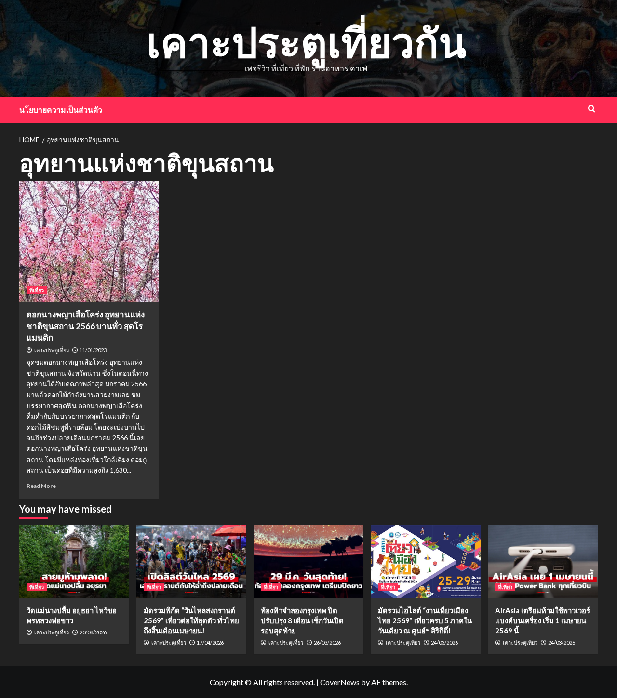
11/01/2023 (93, 350)
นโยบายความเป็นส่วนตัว (60, 109)
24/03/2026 (444, 642)
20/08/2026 (93, 632)
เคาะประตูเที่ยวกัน (306, 41)
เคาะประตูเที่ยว (51, 350)
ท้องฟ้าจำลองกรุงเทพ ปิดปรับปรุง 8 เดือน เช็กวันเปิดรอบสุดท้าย (302, 620)
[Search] (592, 108)
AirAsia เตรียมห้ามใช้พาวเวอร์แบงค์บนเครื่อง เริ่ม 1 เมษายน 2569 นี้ (542, 620)
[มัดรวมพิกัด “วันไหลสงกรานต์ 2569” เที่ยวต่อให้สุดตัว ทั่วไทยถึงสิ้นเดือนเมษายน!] (191, 561)
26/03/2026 (327, 642)
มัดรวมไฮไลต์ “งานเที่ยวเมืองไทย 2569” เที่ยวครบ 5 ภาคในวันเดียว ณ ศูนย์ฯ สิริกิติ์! (425, 620)
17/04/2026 (210, 642)
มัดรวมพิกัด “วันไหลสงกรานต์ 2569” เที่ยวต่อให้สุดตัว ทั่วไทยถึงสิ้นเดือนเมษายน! (191, 620)
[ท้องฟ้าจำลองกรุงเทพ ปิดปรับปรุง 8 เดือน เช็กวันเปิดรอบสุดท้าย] (308, 561)
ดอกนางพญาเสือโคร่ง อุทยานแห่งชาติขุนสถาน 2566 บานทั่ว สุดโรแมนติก (86, 325)
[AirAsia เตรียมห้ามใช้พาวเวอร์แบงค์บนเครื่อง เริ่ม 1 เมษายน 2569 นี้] (543, 561)
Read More (41, 485)
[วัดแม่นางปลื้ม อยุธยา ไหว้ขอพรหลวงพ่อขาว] (74, 561)
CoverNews (340, 681)
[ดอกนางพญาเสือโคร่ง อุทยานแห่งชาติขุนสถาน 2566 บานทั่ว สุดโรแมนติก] (89, 241)
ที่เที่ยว (36, 290)
